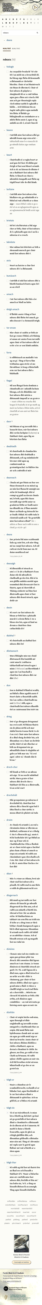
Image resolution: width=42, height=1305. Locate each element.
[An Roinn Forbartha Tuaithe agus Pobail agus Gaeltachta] (17, 1297)
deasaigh (11, 563)
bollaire (10, 189)
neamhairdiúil (27, 1208)
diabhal (11, 635)
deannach (11, 477)
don (8, 685)
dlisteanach (12, 651)
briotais (10, 220)
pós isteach (16, 1223)
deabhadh (11, 446)
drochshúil (12, 795)
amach (10, 294)
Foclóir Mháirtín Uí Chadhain (13, 1273)
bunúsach (11, 275)
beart (9, 155)
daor (10, 421)
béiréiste (11, 242)
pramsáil (35, 1223)
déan (10, 873)
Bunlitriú (16, 48)
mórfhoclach (23, 1205)
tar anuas (11, 327)
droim (9, 820)
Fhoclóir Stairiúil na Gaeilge (27, 1276)
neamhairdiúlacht (14, 1212)
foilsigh (10, 66)
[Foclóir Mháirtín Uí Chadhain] (35, 7)
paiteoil (25, 1219)
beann (10, 130)
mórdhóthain (10, 1205)
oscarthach (20, 1216)
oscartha (10, 1216)
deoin (9, 607)
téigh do (11, 1108)
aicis (9, 260)
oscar (34, 1212)
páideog (16, 1219)
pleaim (7, 1223)
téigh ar (10, 1079)
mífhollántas (22, 1201)
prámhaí (26, 1223)
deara (9, 40)
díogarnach (12, 895)
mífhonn (32, 1201)
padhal (8, 1219)
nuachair (26, 1212)
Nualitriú (7, 48)
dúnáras (10, 949)
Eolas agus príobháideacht (12, 1281)
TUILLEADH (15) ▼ (16, 556)
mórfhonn (34, 1205)
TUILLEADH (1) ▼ (16, 1072)
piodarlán (33, 1219)
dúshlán (10, 1012)
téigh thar (11, 1162)
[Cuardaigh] (37, 33)
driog (9, 716)
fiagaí (9, 380)
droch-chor (12, 767)
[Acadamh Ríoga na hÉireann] (15, 1288)
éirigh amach (13, 309)
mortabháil (15, 1208)
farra (9, 352)
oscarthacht (31, 1216)
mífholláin (11, 1201)
